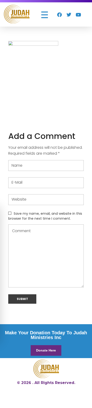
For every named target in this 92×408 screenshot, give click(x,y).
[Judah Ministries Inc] (16, 14)
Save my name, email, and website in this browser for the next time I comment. (45, 216)
